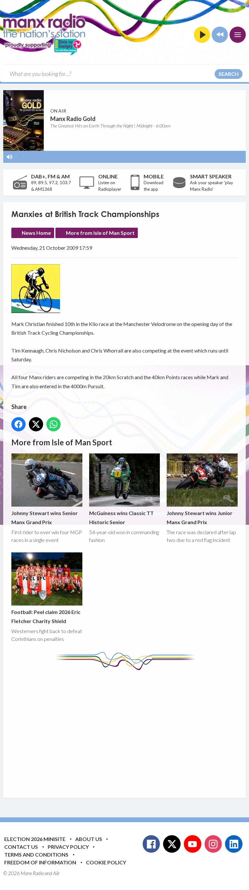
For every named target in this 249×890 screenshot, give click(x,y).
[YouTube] (192, 844)
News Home (36, 233)
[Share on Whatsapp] (53, 424)
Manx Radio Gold (73, 118)
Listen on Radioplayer (109, 186)
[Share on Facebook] (18, 424)
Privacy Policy (68, 847)
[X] (172, 844)
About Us (88, 839)
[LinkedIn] (234, 844)
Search (229, 74)
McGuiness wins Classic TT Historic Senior (121, 517)
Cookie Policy (106, 862)
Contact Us (21, 847)
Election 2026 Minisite (34, 839)
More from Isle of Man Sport (100, 233)
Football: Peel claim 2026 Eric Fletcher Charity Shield (45, 616)
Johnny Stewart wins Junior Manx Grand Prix (199, 517)
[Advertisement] (130, 729)
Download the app (153, 186)
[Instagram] (213, 844)
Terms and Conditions (36, 854)
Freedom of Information (40, 862)
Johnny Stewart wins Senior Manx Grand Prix (44, 517)
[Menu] (238, 35)
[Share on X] (36, 424)
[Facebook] (151, 844)
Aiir (56, 873)
